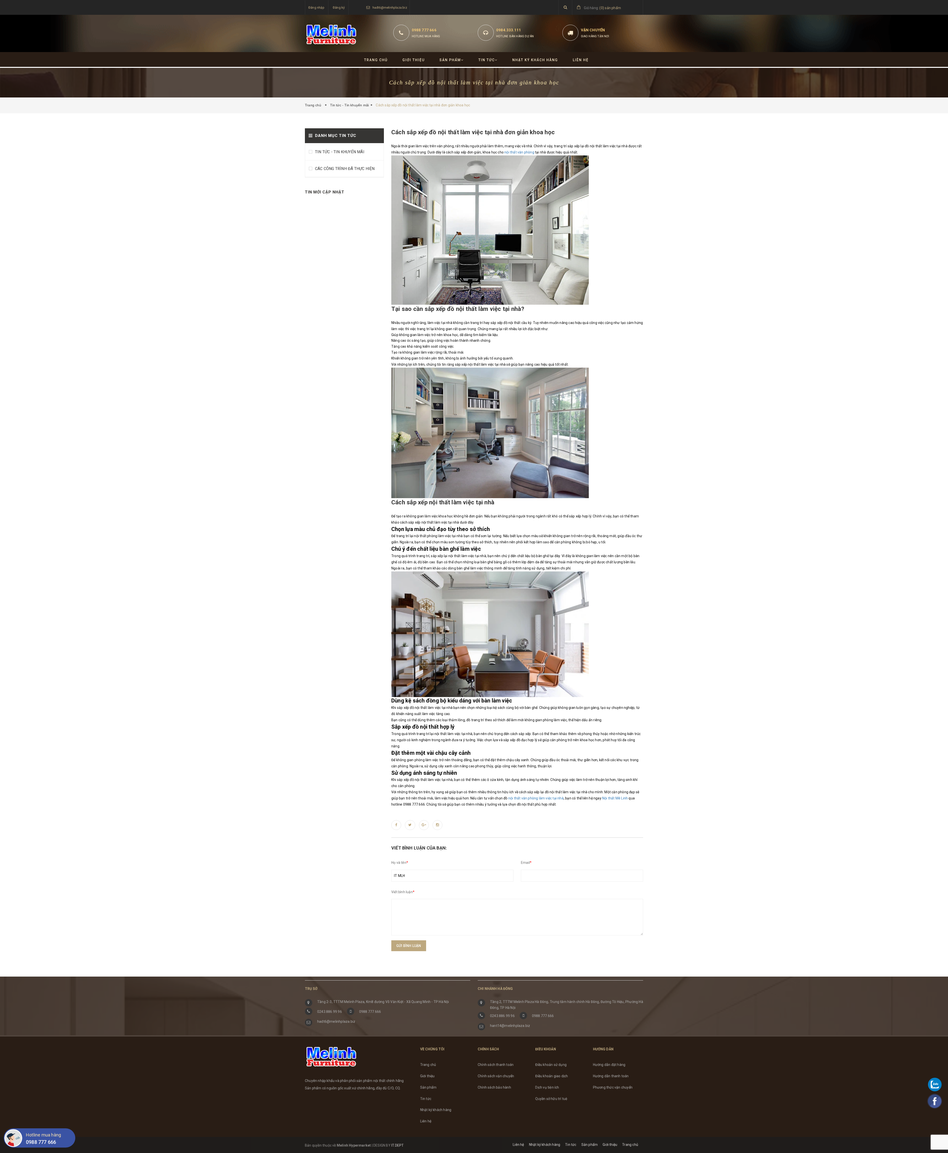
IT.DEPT (397, 1145)
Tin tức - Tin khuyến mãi (349, 105)
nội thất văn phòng (519, 152)
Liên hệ (581, 60)
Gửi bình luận (408, 946)
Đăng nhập (316, 7)
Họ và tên (399, 863)
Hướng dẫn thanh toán (611, 1076)
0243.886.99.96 (329, 1012)
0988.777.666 (370, 1012)
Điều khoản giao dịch (551, 1076)
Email (526, 863)
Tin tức (486, 60)
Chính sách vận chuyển (496, 1076)
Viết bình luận (403, 892)
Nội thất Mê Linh (615, 798)
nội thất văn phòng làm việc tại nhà (536, 798)
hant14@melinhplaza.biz (510, 1026)
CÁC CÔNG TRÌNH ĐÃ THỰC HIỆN (345, 168)
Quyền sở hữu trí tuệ (551, 1099)
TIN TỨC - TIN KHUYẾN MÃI (339, 152)
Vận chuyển (593, 30)
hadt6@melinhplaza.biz (390, 7)
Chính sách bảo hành (494, 1087)
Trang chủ (376, 60)
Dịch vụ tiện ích (547, 1087)
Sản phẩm (450, 60)
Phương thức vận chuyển (612, 1087)
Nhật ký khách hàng (535, 60)
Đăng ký (339, 7)
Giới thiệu (413, 60)
